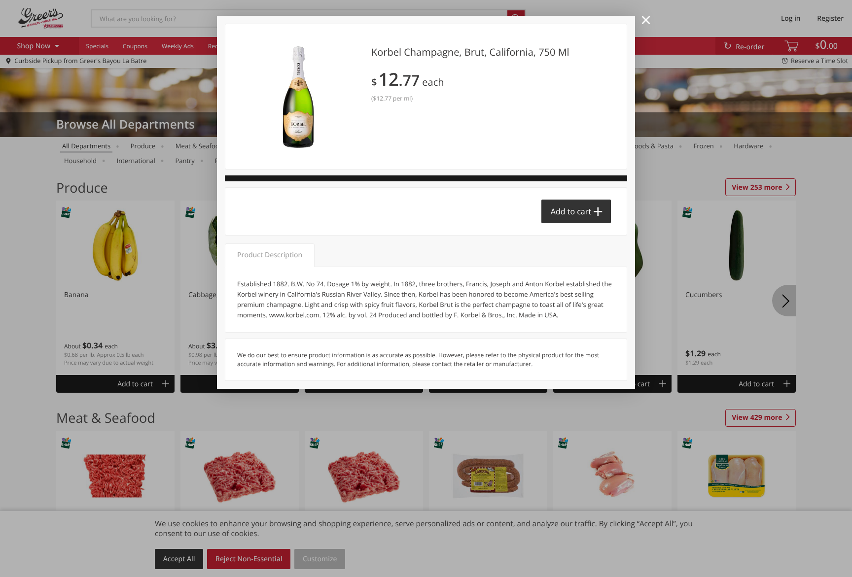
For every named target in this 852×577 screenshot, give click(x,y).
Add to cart (571, 211)
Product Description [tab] (269, 255)
